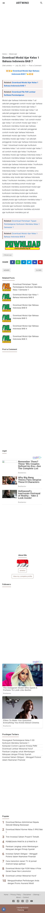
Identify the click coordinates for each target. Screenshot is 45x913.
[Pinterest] (40, 262)
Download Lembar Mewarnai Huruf (17, 749)
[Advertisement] (22, 28)
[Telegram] (23, 262)
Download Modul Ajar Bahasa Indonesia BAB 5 (26, 316)
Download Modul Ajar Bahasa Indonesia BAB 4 (26, 327)
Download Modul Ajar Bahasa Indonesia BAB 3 (26, 337)
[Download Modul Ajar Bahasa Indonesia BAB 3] (6, 339)
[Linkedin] (34, 262)
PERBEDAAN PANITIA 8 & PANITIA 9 (21, 841)
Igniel (26, 910)
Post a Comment (35, 65)
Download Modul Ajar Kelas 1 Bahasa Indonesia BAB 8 (25, 296)
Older (38, 270)
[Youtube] (31, 901)
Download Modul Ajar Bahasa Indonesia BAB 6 (26, 306)
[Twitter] (18, 262)
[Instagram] (27, 901)
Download (17, 71)
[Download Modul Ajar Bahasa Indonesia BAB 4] (6, 328)
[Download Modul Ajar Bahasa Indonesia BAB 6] (6, 308)
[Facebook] (12, 262)
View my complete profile (22, 576)
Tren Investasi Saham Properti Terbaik (22, 837)
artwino (22, 570)
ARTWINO (22, 2)
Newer (6, 270)
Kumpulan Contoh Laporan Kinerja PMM (19, 746)
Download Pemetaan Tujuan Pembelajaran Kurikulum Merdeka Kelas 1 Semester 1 (21, 224)
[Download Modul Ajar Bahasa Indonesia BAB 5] (6, 318)
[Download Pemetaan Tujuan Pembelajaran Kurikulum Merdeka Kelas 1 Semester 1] (6, 287)
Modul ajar (8, 255)
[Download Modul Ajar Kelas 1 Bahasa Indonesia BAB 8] (6, 297)
